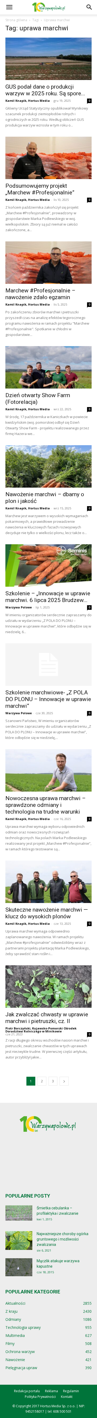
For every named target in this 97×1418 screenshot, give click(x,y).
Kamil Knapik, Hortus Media (27, 101)
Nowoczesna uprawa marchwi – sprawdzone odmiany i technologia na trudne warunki (45, 805)
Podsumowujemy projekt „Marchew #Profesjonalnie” (39, 189)
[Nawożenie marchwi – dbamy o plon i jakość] (48, 466)
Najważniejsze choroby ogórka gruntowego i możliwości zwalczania (62, 1239)
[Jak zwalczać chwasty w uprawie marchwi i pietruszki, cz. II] (48, 986)
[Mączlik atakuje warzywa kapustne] (18, 1267)
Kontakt (66, 1396)
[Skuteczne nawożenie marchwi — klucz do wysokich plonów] (48, 882)
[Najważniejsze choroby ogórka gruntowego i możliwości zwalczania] (18, 1240)
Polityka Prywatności (40, 1396)
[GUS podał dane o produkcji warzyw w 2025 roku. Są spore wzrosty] (48, 59)
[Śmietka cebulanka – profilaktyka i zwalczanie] (18, 1213)
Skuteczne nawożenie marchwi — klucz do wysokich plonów (46, 913)
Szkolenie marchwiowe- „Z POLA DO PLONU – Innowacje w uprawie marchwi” (48, 699)
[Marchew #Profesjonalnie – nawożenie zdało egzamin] (48, 262)
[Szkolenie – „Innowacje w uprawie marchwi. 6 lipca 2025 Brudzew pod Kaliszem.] (48, 565)
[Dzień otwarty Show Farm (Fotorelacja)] (48, 367)
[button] (9, 7)
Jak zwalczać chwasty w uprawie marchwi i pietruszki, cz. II (46, 1017)
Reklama (51, 1391)
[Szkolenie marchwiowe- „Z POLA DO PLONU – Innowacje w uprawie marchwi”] (48, 664)
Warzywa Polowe (18, 607)
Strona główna (16, 20)
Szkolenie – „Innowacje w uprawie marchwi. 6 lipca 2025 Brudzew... (47, 596)
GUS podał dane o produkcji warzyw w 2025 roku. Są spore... (45, 90)
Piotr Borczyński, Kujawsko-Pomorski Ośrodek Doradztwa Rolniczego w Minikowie (41, 1029)
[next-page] (64, 1081)
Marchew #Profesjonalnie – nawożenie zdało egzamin (40, 293)
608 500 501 (62, 1411)
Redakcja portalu (27, 1391)
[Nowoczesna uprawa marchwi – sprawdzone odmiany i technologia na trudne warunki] (48, 770)
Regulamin (71, 1391)
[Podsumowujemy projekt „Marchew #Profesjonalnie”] (48, 158)
